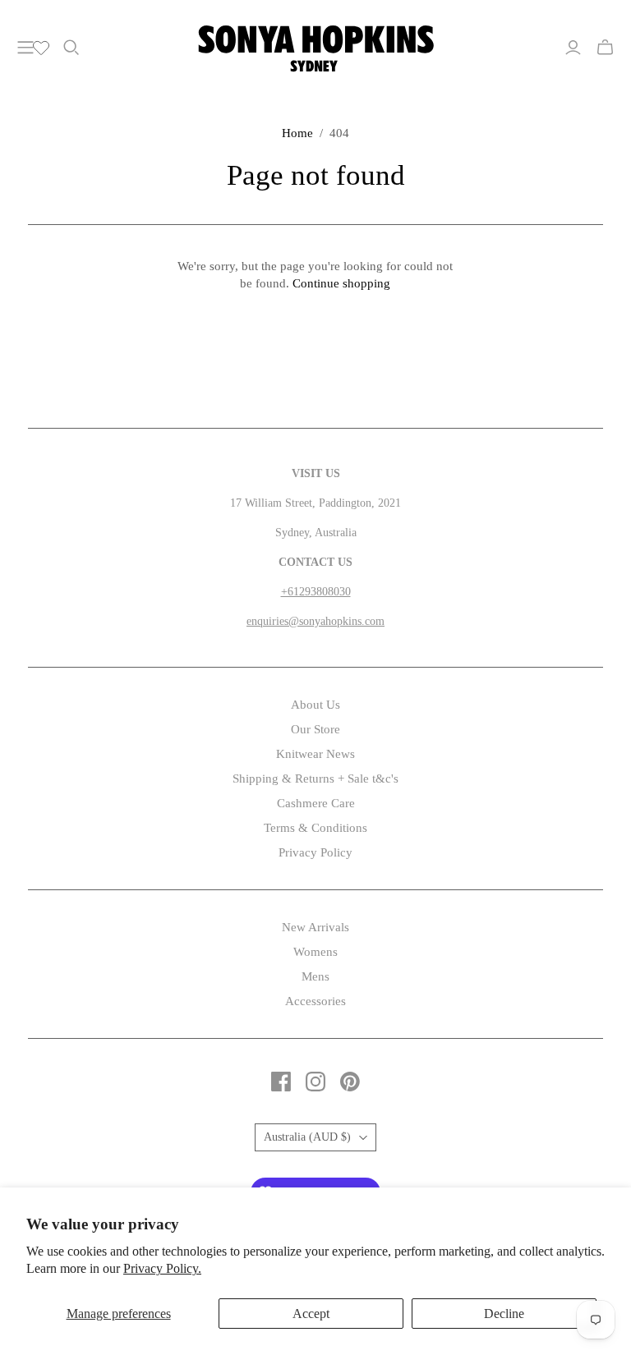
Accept (310, 1314)
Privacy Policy (315, 852)
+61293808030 (316, 592)
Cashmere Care (316, 803)
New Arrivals (315, 927)
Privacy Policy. (162, 1268)
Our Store (315, 729)
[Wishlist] (41, 47)
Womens (315, 951)
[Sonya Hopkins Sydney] (316, 46)
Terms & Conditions (315, 827)
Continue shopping (341, 283)
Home (297, 133)
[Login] (573, 48)
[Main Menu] (25, 47)
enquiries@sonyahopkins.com (315, 621)
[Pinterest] (350, 1081)
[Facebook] (281, 1081)
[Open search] (71, 47)
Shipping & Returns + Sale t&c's (315, 778)
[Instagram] (315, 1081)
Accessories (315, 1001)
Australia (307, 1137)
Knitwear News (315, 753)
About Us (315, 704)
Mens (315, 976)
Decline (504, 1314)
